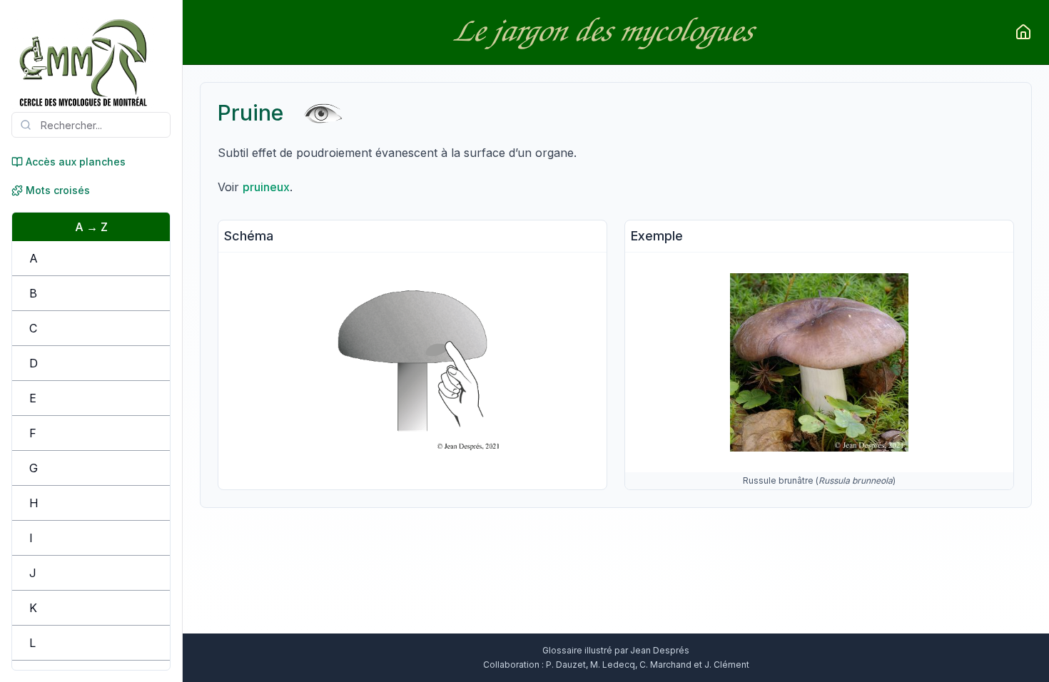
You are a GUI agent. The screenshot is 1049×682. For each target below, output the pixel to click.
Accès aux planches (76, 162)
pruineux (266, 187)
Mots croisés (58, 190)
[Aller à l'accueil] (1023, 32)
